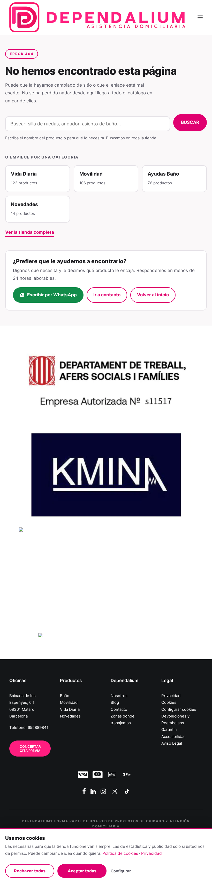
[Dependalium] (97, 17)
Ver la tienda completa (29, 232)
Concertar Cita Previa (30, 748)
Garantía (169, 729)
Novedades (70, 716)
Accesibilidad (173, 736)
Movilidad (69, 702)
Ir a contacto (106, 294)
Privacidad (170, 695)
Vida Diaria (70, 709)
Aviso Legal (171, 743)
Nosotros (119, 695)
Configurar (121, 870)
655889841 (38, 727)
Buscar (190, 122)
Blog (115, 702)
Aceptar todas (82, 870)
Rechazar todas (30, 870)
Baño (64, 695)
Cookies (168, 702)
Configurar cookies (178, 709)
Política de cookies (120, 853)
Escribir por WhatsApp (52, 294)
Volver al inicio (153, 294)
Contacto (119, 709)
